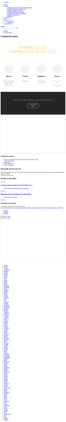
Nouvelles (6, 18)
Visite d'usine (10, 22)
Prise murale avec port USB (39, 207)
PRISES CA (10, 16)
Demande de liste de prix (7, 175)
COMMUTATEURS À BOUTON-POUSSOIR (19, 7)
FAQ (5, 19)
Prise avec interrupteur (6, 207)
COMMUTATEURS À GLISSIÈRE (16, 13)
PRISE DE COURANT (13, 15)
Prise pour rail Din (58, 207)
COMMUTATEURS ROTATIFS (15, 12)
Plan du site (39, 206)
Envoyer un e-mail (5, 217)
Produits (6, 6)
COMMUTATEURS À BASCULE (16, 9)
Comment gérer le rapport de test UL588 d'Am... (17, 185)
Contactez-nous (8, 23)
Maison (6, 4)
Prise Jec (15, 207)
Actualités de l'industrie (8, 203)
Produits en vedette (30, 206)
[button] (33, 105)
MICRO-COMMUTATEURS (15, 10)
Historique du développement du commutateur (16, 194)
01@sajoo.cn (7, 162)
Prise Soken (50, 207)
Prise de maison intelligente (24, 207)
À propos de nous (8, 20)
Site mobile (46, 206)
